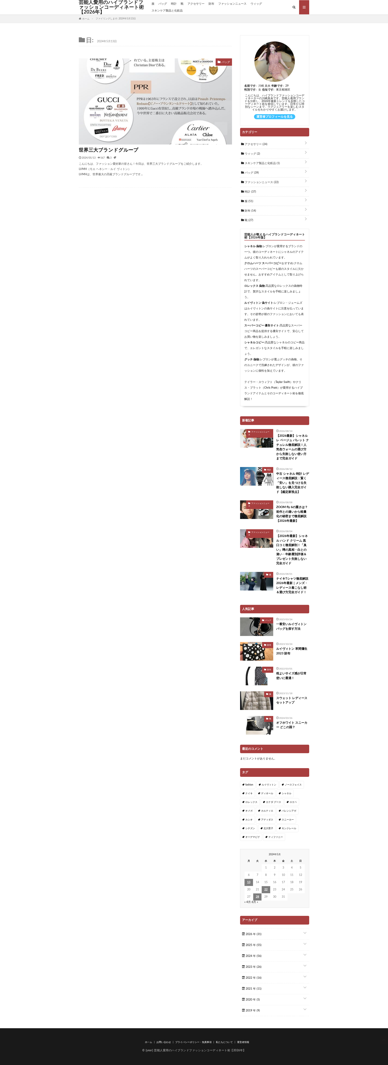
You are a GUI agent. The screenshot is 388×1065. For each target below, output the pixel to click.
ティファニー (275, 837)
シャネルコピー (254, 342)
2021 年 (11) (253, 988)
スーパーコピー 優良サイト (261, 325)
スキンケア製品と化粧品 (167, 10)
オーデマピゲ (252, 837)
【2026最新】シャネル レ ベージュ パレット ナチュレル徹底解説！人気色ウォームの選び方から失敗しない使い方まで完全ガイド (292, 447)
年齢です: (277, 85)
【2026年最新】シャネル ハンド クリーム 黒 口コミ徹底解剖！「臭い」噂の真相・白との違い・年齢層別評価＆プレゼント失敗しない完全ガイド (292, 550)
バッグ (162, 3)
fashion (249, 784)
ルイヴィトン (269, 784)
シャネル (286, 793)
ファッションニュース (232, 3)
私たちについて (224, 1042)
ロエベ (293, 802)
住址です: (268, 89)
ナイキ (249, 793)
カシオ (249, 819)
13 (248, 882)
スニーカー (288, 819)
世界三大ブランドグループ (108, 150)
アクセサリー (196, 3)
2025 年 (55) (253, 945)
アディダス (267, 819)
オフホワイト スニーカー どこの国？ (291, 725)
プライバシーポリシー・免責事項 (193, 1042)
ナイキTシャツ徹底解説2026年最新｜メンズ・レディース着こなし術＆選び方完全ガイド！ (292, 585)
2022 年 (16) (253, 977)
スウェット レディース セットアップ (291, 700)
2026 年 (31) (253, 934)
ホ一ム (148, 1042)
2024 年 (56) (253, 956)
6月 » (255, 902)
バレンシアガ (289, 811)
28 (257, 896)
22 (266, 889)
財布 (211, 3)
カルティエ (267, 811)
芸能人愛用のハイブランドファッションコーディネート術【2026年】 (111, 7)
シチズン (250, 828)
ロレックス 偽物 (254, 286)
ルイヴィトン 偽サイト (258, 303)
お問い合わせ (163, 1042)
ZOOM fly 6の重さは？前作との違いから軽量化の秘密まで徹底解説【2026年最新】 (292, 514)
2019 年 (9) (252, 1010)
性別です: (250, 89)
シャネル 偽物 (253, 246)
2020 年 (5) (252, 999)
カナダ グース (273, 802)
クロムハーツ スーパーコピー (263, 263)
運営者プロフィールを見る (274, 116)
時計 (174, 3)
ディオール (267, 793)
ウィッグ (256, 3)
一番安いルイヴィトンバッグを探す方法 (291, 626)
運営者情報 (243, 1042)
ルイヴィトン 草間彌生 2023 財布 (291, 651)
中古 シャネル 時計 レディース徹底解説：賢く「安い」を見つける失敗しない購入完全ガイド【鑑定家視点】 (292, 482)
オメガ (249, 811)
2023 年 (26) (253, 967)
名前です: (250, 85)
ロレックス (251, 802)
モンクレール (289, 828)
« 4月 (247, 902)
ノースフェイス (293, 784)
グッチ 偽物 (251, 359)
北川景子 (268, 828)
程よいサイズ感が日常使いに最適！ (291, 676)
